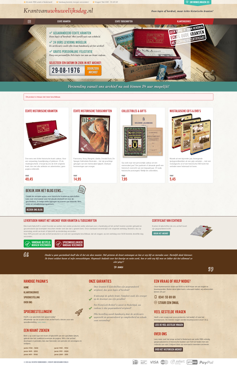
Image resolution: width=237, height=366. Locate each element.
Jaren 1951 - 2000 (61, 351)
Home (26, 287)
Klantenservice (31, 292)
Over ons (28, 302)
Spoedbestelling (32, 297)
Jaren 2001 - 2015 (61, 354)
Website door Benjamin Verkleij (58, 362)
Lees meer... (42, 322)
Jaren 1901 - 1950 (61, 348)
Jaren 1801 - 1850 (31, 351)
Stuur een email (168, 303)
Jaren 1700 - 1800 (31, 348)
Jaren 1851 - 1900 (31, 354)
